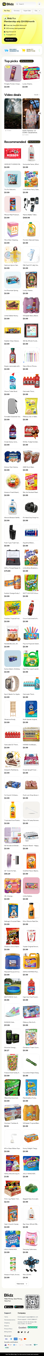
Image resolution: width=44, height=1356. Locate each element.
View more (20, 1284)
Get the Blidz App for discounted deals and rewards (22, 1354)
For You (7, 11)
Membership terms (9, 1320)
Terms (6, 1317)
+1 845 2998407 (32, 1319)
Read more (9, 40)
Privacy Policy (8, 1328)
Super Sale (27, 11)
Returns (6, 1326)
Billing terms (8, 1331)
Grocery (17, 11)
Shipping (7, 1323)
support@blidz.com (32, 1317)
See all (36, 95)
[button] (13, 76)
